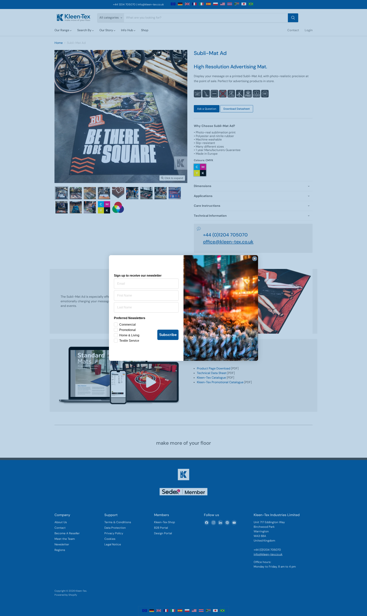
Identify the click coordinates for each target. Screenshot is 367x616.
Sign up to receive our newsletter (138, 275)
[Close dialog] (255, 259)
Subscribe (168, 334)
